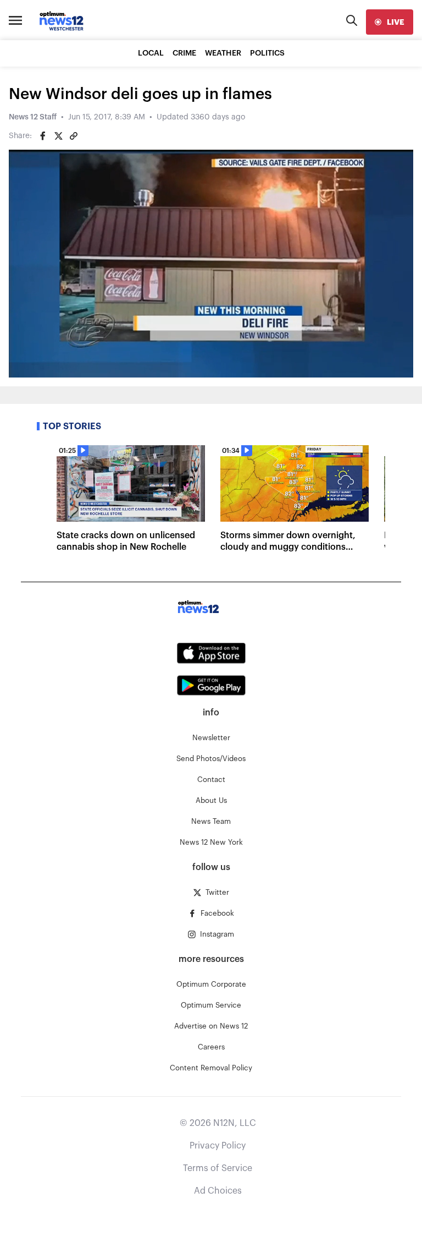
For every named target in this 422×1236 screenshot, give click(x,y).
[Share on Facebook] (42, 136)
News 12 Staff (33, 117)
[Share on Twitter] (58, 136)
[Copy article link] (73, 136)
